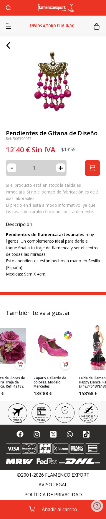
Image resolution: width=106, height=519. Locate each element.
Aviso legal (53, 485)
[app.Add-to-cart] (20, 364)
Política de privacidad (53, 495)
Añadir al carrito (59, 509)
